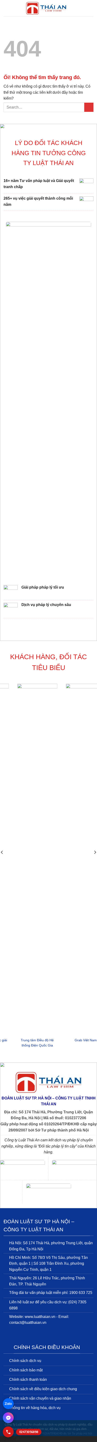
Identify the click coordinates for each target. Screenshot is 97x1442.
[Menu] (6, 8)
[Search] (91, 8)
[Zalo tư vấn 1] (8, 1403)
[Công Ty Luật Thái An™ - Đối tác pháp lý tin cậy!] (46, 8)
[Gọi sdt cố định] (8, 1431)
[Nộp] (88, 107)
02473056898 (28, 1432)
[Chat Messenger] (8, 1417)
